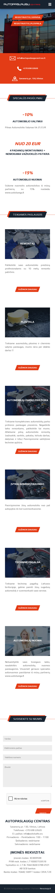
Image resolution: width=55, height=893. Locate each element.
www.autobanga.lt (14, 192)
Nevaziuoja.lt (45, 888)
